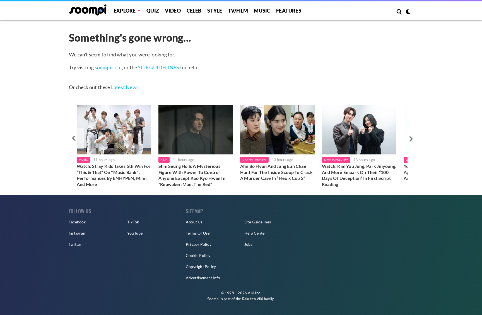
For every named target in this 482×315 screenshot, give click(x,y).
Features (288, 11)
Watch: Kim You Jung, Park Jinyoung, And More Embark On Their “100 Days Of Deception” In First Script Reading (359, 175)
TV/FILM (238, 11)
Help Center (255, 233)
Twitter (75, 244)
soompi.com (108, 67)
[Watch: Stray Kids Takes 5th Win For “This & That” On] (114, 129)
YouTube (135, 233)
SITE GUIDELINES (158, 67)
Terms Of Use (197, 233)
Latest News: (125, 87)
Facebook (77, 221)
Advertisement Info (203, 277)
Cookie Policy (198, 255)
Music (262, 11)
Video (173, 11)
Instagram (77, 233)
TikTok (133, 221)
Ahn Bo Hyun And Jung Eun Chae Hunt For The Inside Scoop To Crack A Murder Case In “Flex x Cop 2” (276, 172)
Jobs (248, 244)
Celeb (194, 11)
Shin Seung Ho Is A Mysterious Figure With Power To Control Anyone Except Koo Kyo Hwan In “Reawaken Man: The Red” (191, 175)
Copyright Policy (201, 266)
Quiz (152, 11)
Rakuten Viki (252, 299)
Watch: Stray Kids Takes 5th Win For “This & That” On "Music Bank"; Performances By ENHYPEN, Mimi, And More (114, 175)
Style (214, 11)
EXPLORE (125, 11)
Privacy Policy (198, 244)
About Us (194, 221)
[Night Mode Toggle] (408, 12)
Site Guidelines (257, 221)
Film (164, 159)
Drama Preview (254, 159)
